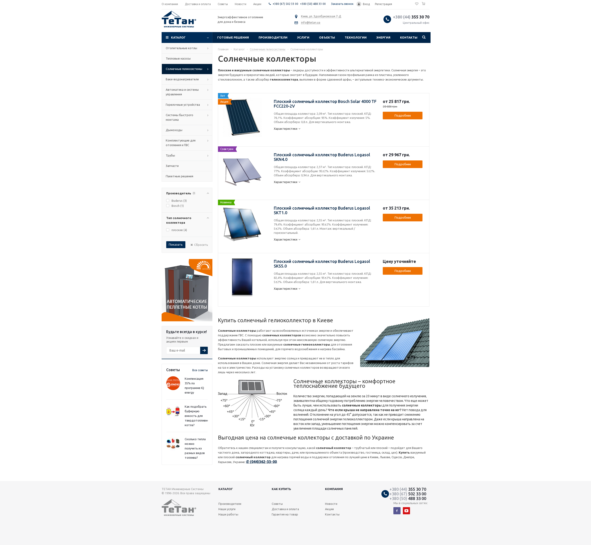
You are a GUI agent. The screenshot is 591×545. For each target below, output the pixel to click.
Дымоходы (174, 130)
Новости (331, 503)
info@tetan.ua (310, 22)
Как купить (281, 489)
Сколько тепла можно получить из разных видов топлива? (195, 448)
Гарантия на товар (285, 514)
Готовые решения (233, 37)
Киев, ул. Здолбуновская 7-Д (321, 16)
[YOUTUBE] (406, 510)
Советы (277, 503)
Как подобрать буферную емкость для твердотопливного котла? (198, 416)
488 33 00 (407, 498)
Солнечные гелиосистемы (184, 68)
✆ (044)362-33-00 (261, 462)
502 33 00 (407, 493)
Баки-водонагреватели (182, 79)
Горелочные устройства (183, 104)
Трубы (170, 155)
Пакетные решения (179, 176)
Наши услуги (226, 509)
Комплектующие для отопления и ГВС (181, 143)
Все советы (200, 370)
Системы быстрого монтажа (179, 117)
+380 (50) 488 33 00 (313, 3)
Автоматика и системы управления (182, 92)
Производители (273, 37)
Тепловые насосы (178, 58)
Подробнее (403, 115)
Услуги (303, 37)
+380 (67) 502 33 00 (285, 3)
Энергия (383, 37)
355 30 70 (411, 17)
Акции (329, 509)
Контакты (408, 37)
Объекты (327, 37)
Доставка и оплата (285, 509)
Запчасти (172, 165)
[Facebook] (397, 510)
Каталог (178, 37)
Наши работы (228, 514)
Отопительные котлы (181, 48)
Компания (334, 489)
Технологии (356, 37)
